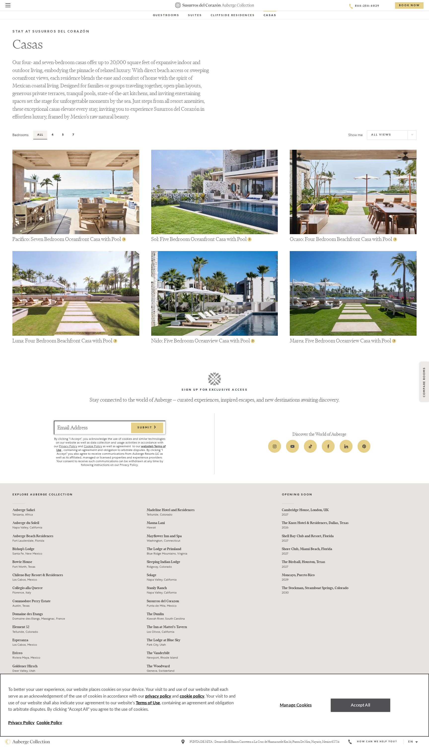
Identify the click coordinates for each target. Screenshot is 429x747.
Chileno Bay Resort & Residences (37, 575)
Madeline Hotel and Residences (171, 510)
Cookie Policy (93, 446)
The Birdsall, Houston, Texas (303, 562)
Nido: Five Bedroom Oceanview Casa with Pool (201, 340)
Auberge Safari (23, 510)
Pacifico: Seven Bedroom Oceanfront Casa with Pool (67, 239)
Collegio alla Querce (27, 588)
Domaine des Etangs (27, 614)
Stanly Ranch (157, 588)
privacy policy (158, 696)
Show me (355, 135)
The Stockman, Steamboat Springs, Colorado (315, 588)
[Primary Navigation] (8, 6)
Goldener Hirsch (24, 666)
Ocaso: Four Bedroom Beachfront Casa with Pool (341, 239)
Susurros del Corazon (163, 601)
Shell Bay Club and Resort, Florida (308, 536)
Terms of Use (148, 703)
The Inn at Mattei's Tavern (167, 627)
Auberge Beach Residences (32, 536)
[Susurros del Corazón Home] (214, 5)
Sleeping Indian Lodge (163, 562)
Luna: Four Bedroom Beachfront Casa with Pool (62, 340)
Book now (409, 5)
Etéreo (17, 653)
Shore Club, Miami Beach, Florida (307, 549)
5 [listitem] (63, 135)
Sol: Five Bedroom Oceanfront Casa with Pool (199, 239)
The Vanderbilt (158, 653)
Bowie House (22, 562)
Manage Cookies (296, 705)
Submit (145, 427)
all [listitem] (40, 135)
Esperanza (20, 640)
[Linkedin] (346, 446)
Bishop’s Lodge (23, 549)
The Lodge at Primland (164, 549)
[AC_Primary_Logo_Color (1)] (27, 742)
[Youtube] (292, 446)
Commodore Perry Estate (31, 601)
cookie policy (192, 696)
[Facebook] (328, 446)
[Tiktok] (310, 446)
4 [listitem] (52, 135)
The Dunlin (155, 614)
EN (410, 742)
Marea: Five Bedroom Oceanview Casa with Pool (341, 340)
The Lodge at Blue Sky (163, 640)
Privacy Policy (68, 446)
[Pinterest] (364, 446)
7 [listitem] (73, 135)
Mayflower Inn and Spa (164, 536)
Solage (151, 575)
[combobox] (415, 742)
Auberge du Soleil (25, 523)
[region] (214, 705)
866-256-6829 (367, 6)
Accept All (360, 705)
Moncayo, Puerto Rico (298, 575)
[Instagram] (275, 446)
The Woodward (158, 666)
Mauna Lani (156, 523)
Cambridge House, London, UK (305, 510)
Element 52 (20, 627)
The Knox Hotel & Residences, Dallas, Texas (315, 523)
